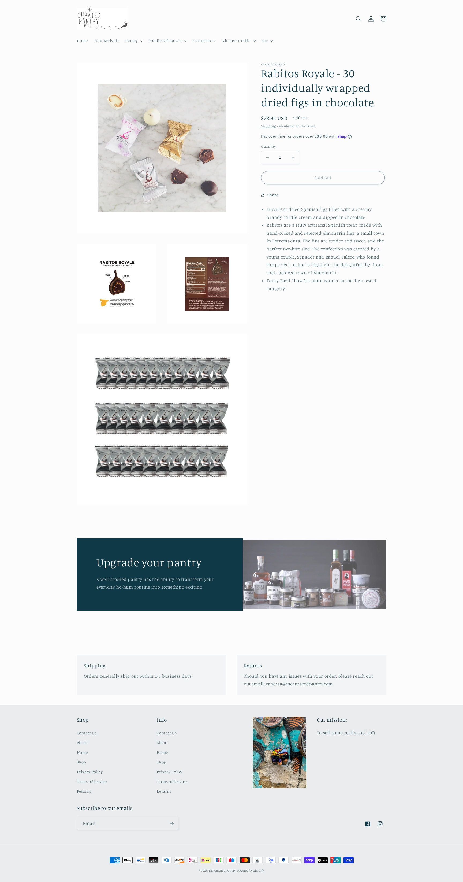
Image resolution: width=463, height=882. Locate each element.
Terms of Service (92, 781)
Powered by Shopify (250, 870)
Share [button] (272, 195)
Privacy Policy (90, 771)
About (82, 742)
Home (82, 752)
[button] (133, 41)
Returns (84, 791)
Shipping (268, 126)
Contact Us (87, 732)
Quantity (268, 147)
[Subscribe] (171, 823)
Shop (81, 762)
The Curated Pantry (222, 870)
